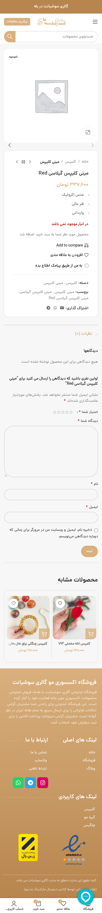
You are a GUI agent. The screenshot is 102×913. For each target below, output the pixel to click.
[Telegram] (30, 782)
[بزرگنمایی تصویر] (88, 132)
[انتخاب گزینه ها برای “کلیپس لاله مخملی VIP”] (90, 633)
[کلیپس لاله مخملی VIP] (75, 618)
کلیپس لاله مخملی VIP (74, 643)
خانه (85, 162)
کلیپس (70, 162)
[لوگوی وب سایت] (51, 22)
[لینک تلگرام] (48, 308)
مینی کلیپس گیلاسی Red (68, 298)
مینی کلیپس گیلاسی (36, 292)
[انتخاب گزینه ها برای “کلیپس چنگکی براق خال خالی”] (44, 633)
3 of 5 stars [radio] (63, 412)
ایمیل (92, 507)
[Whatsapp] (18, 782)
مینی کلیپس (49, 162)
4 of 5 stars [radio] (59, 412)
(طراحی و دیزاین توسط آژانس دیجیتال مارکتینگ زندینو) (60, 889)
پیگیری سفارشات (17, 21)
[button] (92, 145)
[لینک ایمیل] (62, 308)
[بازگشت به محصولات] (23, 162)
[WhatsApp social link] (55, 308)
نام (94, 484)
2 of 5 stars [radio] (67, 412)
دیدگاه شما (88, 421)
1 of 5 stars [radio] (71, 412)
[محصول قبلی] (30, 162)
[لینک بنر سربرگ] (51, 7)
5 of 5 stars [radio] (54, 412)
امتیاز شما (88, 412)
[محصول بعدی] (17, 162)
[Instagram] (42, 782)
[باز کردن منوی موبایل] (95, 21)
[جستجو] (10, 36)
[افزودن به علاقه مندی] (60, 603)
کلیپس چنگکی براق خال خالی (27, 643)
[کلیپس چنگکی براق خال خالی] (28, 618)
